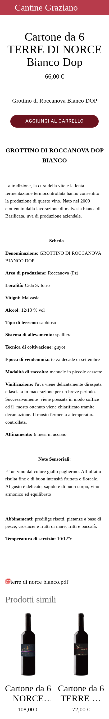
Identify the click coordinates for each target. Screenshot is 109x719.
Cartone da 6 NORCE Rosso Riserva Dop (28, 693)
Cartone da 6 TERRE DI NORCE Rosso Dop (81, 693)
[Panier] (101, 7)
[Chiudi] (7, 7)
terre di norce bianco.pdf (39, 581)
